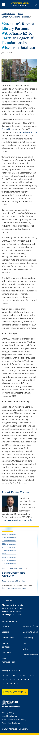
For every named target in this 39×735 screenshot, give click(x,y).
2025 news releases (9, 534)
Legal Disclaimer (9, 716)
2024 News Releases (19, 16)
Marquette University (20, 3)
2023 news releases (9, 541)
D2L (24, 643)
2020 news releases (9, 551)
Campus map (8, 637)
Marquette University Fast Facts (13, 568)
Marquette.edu (8, 13)
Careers (5, 632)
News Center (19, 6)
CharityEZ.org (8, 129)
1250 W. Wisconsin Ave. (13, 608)
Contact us (7, 652)
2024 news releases (9, 537)
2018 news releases (9, 557)
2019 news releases (9, 554)
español (5, 626)
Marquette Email (30, 632)
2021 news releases (9, 547)
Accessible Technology (12, 723)
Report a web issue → (14, 692)
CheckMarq (28, 637)
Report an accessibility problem (13, 581)
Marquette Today (30, 626)
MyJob (25, 649)
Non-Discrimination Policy (14, 719)
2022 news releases (9, 544)
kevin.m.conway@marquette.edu (17, 520)
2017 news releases (9, 560)
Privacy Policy (8, 712)
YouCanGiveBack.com (27, 132)
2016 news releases (9, 564)
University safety (30, 654)
